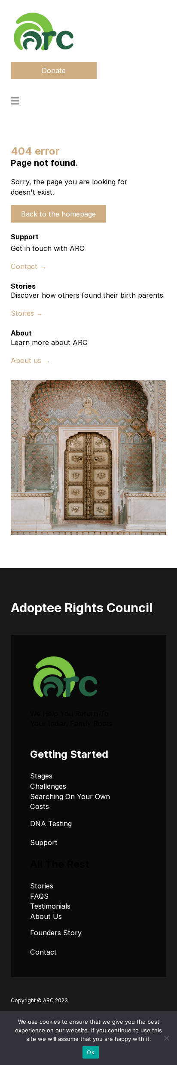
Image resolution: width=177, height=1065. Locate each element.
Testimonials (50, 906)
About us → (30, 360)
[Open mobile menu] (15, 101)
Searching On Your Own (70, 796)
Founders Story (56, 932)
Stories (41, 886)
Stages (41, 776)
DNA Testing (51, 823)
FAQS (39, 896)
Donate (54, 70)
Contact (43, 952)
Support (44, 842)
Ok (91, 1052)
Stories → (27, 313)
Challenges (48, 786)
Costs (39, 806)
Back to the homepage (58, 214)
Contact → (28, 266)
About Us (46, 916)
